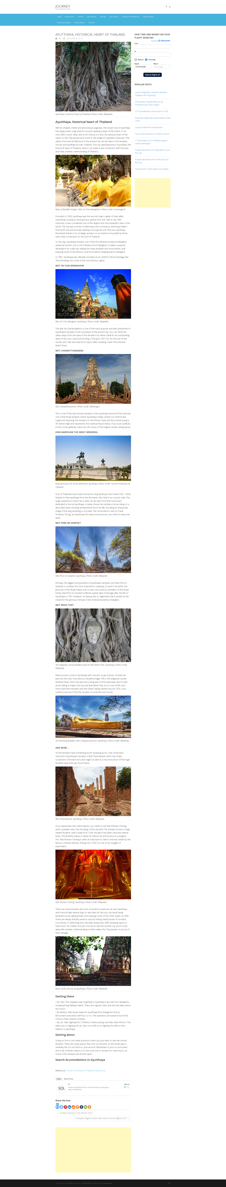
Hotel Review (79, 23)
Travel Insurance (64, 23)
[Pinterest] (65, 1105)
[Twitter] (128, 1087)
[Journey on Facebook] (166, 6)
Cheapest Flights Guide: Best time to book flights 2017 (102, 1118)
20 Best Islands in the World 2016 (74, 1112)
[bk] (61, 1085)
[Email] (85, 1105)
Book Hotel (69, 17)
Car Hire (103, 17)
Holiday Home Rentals (130, 17)
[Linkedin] (69, 1105)
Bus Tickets (114, 17)
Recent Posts (68, 1079)
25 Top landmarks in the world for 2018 (151, 111)
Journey (62, 6)
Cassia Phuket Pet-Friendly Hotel (148, 127)
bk (59, 38)
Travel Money (148, 17)
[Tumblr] (81, 1105)
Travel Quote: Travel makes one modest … (152, 169)
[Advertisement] (93, 1150)
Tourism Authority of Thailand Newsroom (85, 1070)
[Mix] (77, 1105)
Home (59, 17)
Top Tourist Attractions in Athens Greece (152, 134)
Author (59, 1079)
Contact (91, 23)
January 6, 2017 (74, 38)
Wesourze (108, 1183)
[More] (89, 1105)
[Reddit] (73, 1105)
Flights (81, 17)
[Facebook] (125, 1087)
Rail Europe (91, 17)
